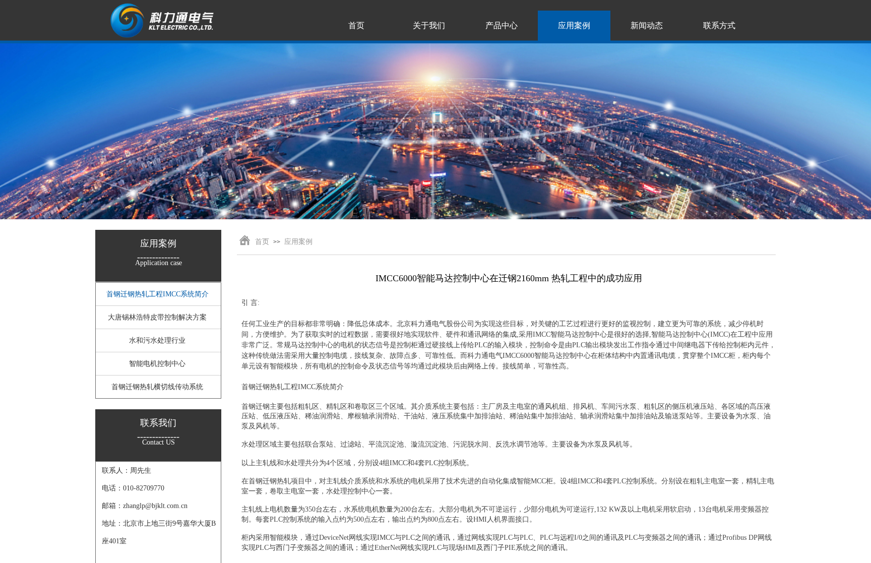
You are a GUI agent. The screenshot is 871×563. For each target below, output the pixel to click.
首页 (262, 241)
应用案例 (298, 241)
